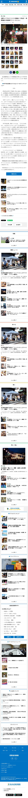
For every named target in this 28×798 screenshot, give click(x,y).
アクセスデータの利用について (7, 766)
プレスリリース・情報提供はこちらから (9, 765)
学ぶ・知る (25, 4)
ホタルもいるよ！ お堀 (9, 628)
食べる (7, 4)
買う (15, 4)
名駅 (13, 22)
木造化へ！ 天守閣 (8, 611)
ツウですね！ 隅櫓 (8, 620)
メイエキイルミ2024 (7, 215)
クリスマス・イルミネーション (6, 22)
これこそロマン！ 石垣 (9, 617)
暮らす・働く (20, 4)
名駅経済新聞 (13, 2)
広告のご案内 (4, 770)
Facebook (12, 758)
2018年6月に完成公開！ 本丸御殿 (12, 615)
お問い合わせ (4, 768)
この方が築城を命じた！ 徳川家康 (12, 622)
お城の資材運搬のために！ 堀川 (12, 624)
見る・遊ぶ (11, 4)
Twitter (15, 758)
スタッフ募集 (4, 772)
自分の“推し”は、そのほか (10, 633)
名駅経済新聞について (6, 763)
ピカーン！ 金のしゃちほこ (10, 613)
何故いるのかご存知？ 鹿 (10, 626)
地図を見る (14, 174)
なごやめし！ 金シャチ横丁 (10, 631)
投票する (9, 636)
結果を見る (19, 636)
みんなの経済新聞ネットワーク (14, 785)
